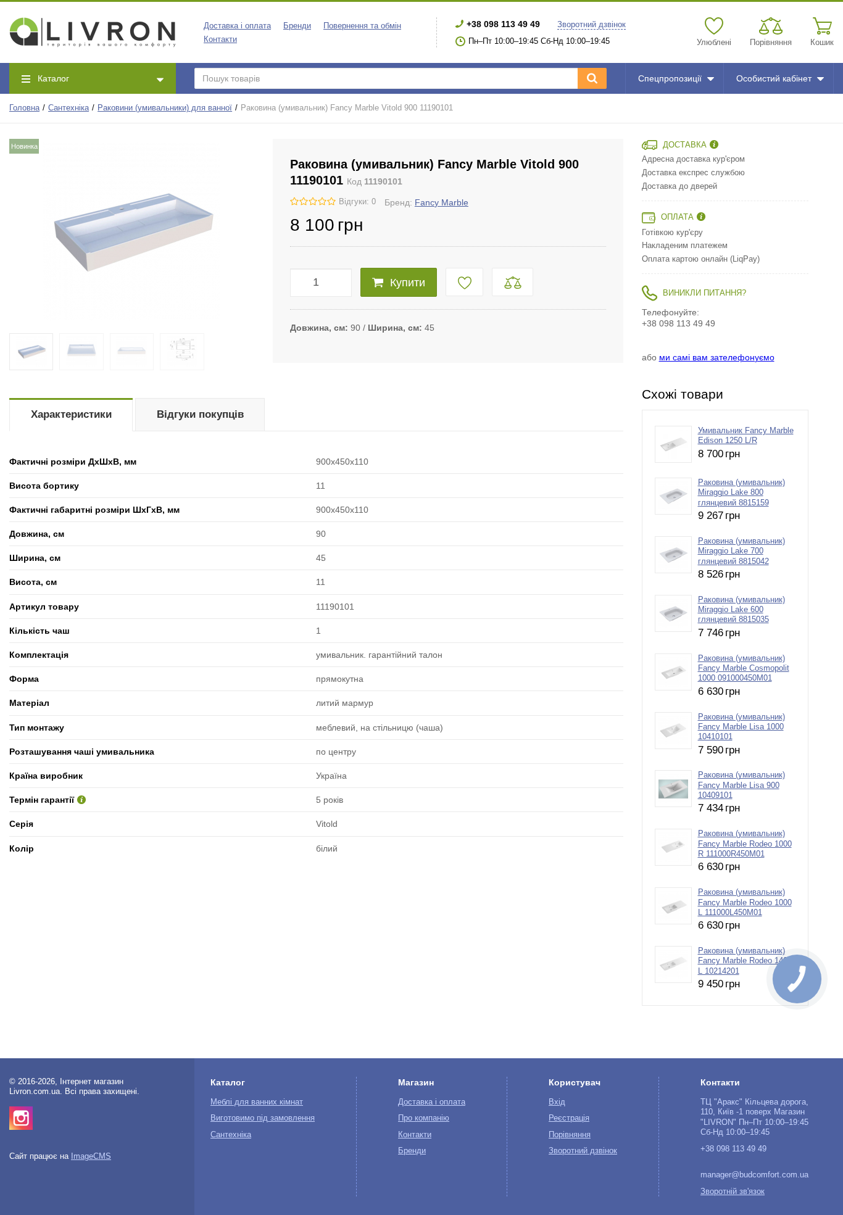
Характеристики (71, 414)
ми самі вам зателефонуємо (716, 357)
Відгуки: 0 (357, 201)
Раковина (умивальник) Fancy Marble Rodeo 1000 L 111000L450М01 (745, 902)
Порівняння (570, 1134)
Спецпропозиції (670, 78)
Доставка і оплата (237, 26)
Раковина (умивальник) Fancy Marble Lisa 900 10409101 (741, 785)
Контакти (220, 39)
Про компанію (423, 1118)
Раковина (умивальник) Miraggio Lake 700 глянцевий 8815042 (741, 551)
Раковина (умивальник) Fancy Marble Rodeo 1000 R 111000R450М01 (745, 843)
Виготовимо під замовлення (262, 1118)
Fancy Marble (441, 202)
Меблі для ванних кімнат (256, 1102)
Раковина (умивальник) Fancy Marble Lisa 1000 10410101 (741, 727)
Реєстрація (569, 1118)
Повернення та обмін (362, 26)
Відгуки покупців (200, 414)
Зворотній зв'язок (732, 1191)
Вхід (557, 1102)
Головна (24, 108)
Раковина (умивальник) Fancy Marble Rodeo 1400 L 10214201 (745, 961)
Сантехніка (68, 108)
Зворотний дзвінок (591, 24)
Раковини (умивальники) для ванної (165, 108)
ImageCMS (91, 1156)
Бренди (297, 26)
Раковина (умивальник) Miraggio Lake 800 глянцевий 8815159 (741, 492)
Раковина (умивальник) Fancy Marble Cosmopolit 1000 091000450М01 (743, 668)
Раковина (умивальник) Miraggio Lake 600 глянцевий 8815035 (741, 609)
